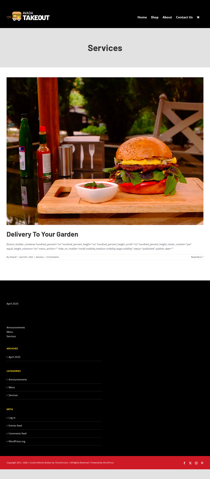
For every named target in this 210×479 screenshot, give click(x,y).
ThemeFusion (61, 462)
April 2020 (12, 303)
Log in (12, 417)
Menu (10, 331)
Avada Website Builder (41, 462)
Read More (196, 256)
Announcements (16, 327)
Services (40, 256)
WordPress (108, 462)
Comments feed (17, 433)
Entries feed (15, 425)
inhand (13, 256)
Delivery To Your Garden (42, 234)
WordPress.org (17, 441)
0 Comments (52, 256)
